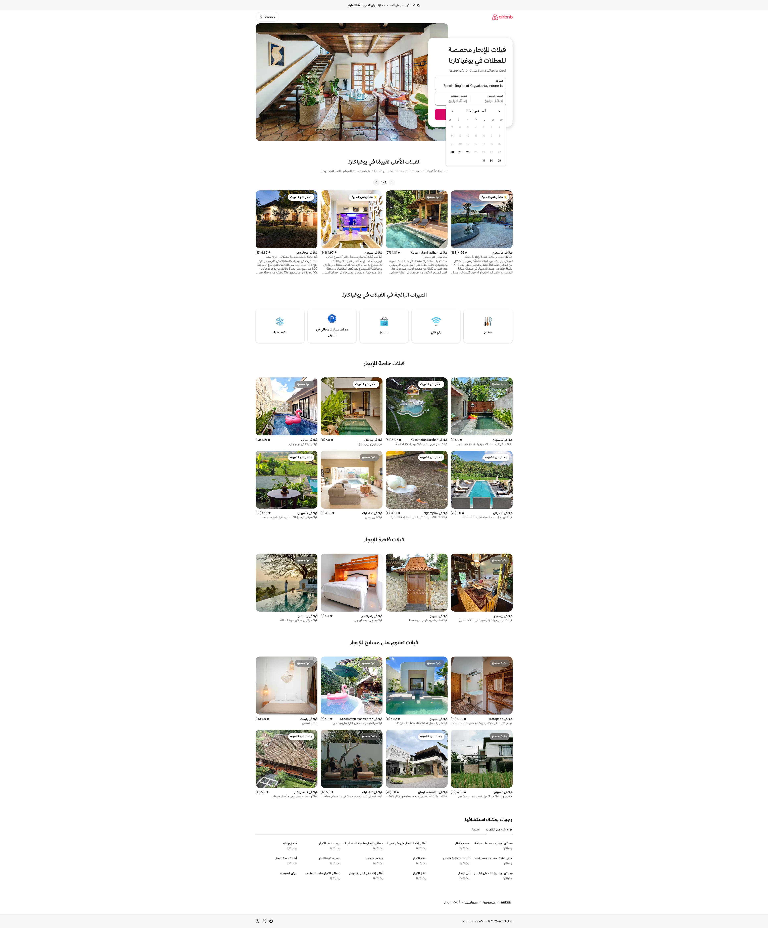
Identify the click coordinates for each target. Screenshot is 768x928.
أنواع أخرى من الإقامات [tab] (499, 829)
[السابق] (392, 182)
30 (491, 160)
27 (460, 152)
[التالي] (376, 182)
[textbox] (488, 101)
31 (483, 160)
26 (467, 152)
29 (499, 160)
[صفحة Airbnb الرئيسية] (502, 16)
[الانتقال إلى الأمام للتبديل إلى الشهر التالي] (453, 111)
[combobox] (470, 85)
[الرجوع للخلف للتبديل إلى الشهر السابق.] (499, 111)
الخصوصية (478, 921)
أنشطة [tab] (476, 829)
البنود (465, 921)
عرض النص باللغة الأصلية (362, 5)
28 (452, 152)
